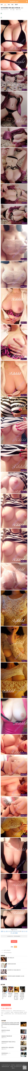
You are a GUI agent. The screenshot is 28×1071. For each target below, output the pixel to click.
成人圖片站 (23, 1065)
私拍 (9, 4)
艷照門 (16, 4)
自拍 (5, 4)
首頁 (2, 4)
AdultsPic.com (14, 2)
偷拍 (12, 4)
